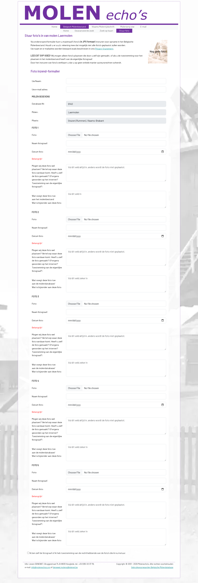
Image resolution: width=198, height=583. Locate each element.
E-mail (143, 26)
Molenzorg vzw (127, 26)
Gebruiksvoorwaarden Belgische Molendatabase (152, 567)
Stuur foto (124, 30)
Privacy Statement (104, 48)
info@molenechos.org (40, 567)
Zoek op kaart (106, 30)
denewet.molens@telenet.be (65, 567)
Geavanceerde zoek (84, 30)
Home (54, 26)
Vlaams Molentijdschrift (103, 26)
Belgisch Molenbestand (74, 26)
